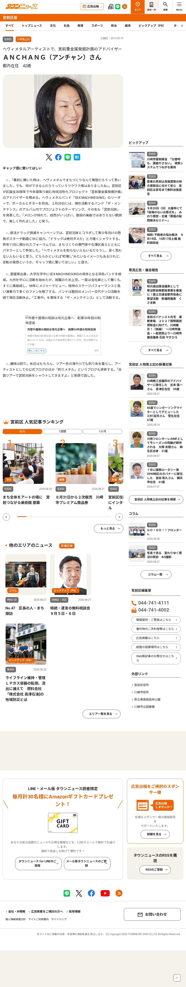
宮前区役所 (141, 685)
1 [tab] (22, 516)
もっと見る (107, 528)
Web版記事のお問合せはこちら (155, 658)
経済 (128, 25)
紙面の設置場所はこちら (152, 647)
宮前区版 (10, 17)
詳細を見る (154, 834)
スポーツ (97, 25)
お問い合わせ (156, 914)
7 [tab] (78, 516)
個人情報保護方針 (15, 919)
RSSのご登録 (154, 869)
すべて (9, 25)
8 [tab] (87, 516)
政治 (114, 25)
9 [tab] (96, 516)
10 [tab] (106, 516)
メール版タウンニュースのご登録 (86, 863)
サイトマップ (58, 919)
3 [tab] (40, 516)
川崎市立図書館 (144, 707)
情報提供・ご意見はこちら (153, 620)
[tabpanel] (63, 111)
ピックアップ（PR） (152, 25)
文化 (53, 25)
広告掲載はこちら (147, 638)
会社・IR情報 (16, 911)
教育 (80, 25)
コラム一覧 (155, 574)
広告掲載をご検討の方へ (47, 911)
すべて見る (155, 256)
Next (119, 517)
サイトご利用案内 (38, 919)
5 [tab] (59, 516)
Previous (6, 517)
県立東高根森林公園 (147, 699)
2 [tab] (31, 516)
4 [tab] (49, 516)
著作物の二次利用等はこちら (155, 629)
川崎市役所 (141, 692)
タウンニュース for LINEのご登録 (37, 863)
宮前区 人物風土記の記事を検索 (155, 499)
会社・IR (151, 10)
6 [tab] (68, 516)
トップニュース (32, 25)
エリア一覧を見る (100, 714)
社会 (67, 25)
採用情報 (74, 911)
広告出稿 (93, 6)
